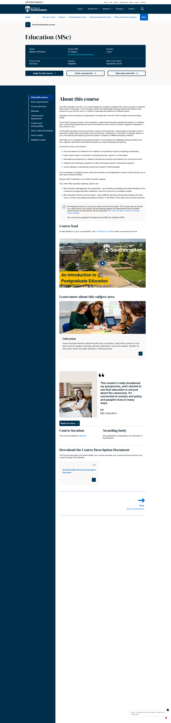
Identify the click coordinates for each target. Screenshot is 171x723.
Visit (110, 2)
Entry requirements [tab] (39, 102)
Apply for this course (43, 73)
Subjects (62, 17)
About (106, 2)
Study (27, 17)
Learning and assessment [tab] (37, 117)
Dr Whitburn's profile (104, 231)
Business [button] (119, 9)
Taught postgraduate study (100, 17)
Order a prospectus (84, 73)
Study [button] (79, 9)
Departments (124, 2)
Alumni (116, 2)
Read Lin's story (68, 423)
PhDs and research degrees (125, 17)
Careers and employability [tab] (37, 124)
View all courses (48, 17)
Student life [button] (92, 9)
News (131, 2)
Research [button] (106, 9)
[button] (102, 263)
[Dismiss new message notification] (167, 710)
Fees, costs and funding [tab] (42, 130)
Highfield (82, 436)
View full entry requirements (80, 55)
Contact (143, 2)
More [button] (144, 17)
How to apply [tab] (37, 135)
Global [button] (131, 9)
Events (137, 2)
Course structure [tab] (38, 106)
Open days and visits (125, 73)
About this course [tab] (39, 97)
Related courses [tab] (38, 140)
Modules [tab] (35, 111)
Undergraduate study (77, 17)
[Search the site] (142, 9)
